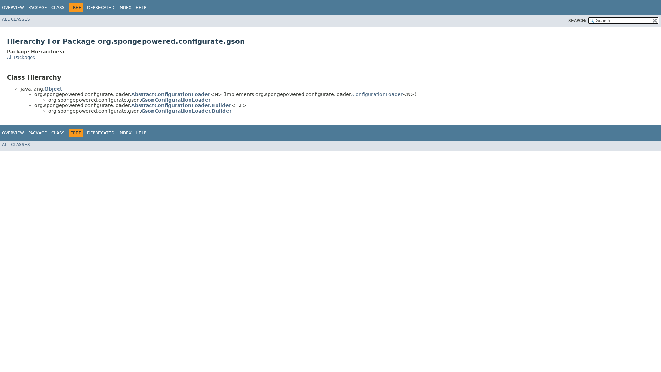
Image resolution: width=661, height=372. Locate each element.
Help (141, 7)
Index (125, 7)
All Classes (16, 19)
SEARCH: (577, 20)
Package (37, 7)
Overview (13, 7)
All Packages (21, 57)
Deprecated (100, 7)
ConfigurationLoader (377, 94)
